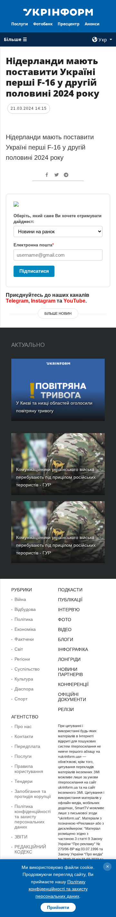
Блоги (65, 639)
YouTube (74, 301)
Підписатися (34, 271)
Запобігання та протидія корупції (33, 794)
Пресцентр (69, 24)
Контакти (24, 736)
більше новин (58, 313)
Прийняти (58, 907)
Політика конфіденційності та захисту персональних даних (33, 816)
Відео (65, 629)
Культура (24, 678)
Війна (20, 599)
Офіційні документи (72, 697)
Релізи (66, 709)
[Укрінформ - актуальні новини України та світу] (58, 11)
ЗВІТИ (21, 836)
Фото (64, 619)
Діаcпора (24, 688)
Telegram (17, 301)
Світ (19, 649)
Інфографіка (73, 649)
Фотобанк (43, 24)
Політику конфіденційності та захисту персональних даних (58, 889)
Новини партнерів (70, 672)
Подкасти (70, 589)
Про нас (23, 726)
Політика (24, 619)
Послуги (19, 24)
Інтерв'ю (69, 609)
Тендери (24, 781)
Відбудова (25, 609)
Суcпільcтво (27, 669)
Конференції (73, 684)
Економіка (25, 629)
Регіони (22, 659)
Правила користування (29, 769)
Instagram (43, 301)
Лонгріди (69, 659)
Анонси (92, 24)
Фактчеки (24, 639)
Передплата (27, 746)
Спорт (21, 698)
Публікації (70, 599)
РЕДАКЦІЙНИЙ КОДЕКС (30, 849)
